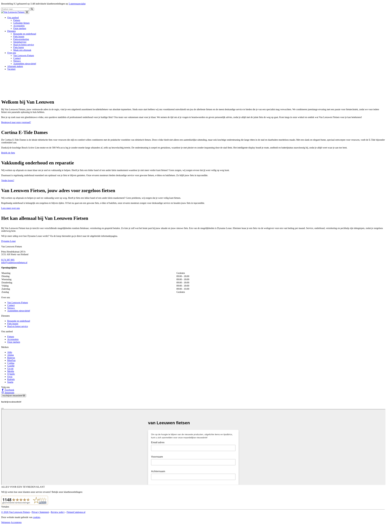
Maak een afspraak (22, 50)
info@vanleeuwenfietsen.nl (14, 262)
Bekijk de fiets (8, 152)
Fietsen (16, 20)
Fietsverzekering (21, 39)
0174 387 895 (7, 260)
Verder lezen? (7, 180)
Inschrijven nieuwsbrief (12, 395)
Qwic (10, 376)
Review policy (58, 512)
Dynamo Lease (8, 241)
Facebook (9, 390)
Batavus (11, 357)
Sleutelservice (19, 42)
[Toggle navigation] (27, 12)
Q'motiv (11, 374)
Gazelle (10, 366)
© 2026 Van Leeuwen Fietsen (15, 512)
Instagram (9, 392)
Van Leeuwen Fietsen (23, 55)
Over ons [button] (11, 52)
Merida (10, 371)
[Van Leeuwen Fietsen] (13, 12)
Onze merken (19, 28)
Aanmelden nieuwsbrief (24, 63)
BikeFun (11, 360)
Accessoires (19, 25)
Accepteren (16, 522)
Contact (17, 58)
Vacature (11, 69)
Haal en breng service (23, 44)
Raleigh (11, 379)
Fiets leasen (18, 36)
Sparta (10, 382)
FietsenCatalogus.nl (76, 512)
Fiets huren (18, 47)
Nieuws (17, 61)
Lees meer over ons (10, 208)
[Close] (2, 408)
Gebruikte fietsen (21, 23)
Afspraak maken (15, 66)
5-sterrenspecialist (77, 3)
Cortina (10, 363)
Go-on (10, 368)
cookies (36, 517)
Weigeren (5, 522)
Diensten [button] (11, 31)
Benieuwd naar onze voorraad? (16, 122)
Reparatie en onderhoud (24, 34)
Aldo (9, 352)
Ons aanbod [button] (13, 17)
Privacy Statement (40, 512)
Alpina (10, 355)
